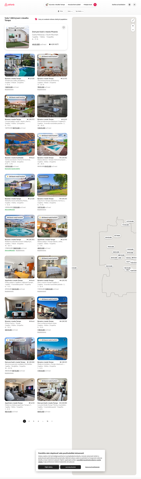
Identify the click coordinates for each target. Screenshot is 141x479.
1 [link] (24, 421)
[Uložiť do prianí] (64, 27)
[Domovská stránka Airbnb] (9, 4)
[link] (20, 421)
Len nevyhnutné (71, 467)
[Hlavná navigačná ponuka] (134, 5)
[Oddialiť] (133, 30)
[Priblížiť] (133, 26)
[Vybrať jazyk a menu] (129, 5)
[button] (36, 44)
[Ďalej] (51, 421)
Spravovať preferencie (92, 467)
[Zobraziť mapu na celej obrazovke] (133, 20)
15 (47, 421)
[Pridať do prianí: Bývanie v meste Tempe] (32, 56)
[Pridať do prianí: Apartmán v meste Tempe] (64, 217)
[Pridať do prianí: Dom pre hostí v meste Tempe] (32, 339)
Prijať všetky (49, 467)
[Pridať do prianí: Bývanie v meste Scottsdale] (32, 135)
